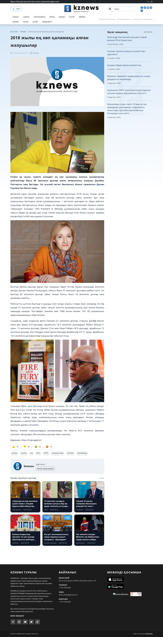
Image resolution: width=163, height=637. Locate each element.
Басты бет (14, 32)
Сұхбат (15, 17)
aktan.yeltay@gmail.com (68, 595)
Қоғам (62, 17)
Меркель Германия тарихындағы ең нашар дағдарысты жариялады (128, 78)
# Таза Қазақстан (123, 19)
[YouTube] (148, 7)
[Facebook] (142, 7)
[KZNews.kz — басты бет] (81, 8)
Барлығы (148, 32)
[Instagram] (145, 7)
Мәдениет (47, 22)
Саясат (26, 17)
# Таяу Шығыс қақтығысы (142, 19)
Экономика (39, 17)
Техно (26, 22)
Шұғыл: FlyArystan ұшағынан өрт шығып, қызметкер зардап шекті (34, 2)
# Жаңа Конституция (107, 19)
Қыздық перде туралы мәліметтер (124, 65)
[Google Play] (130, 586)
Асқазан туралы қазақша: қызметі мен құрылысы (126, 53)
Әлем (52, 17)
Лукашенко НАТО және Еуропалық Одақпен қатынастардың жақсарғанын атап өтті (129, 92)
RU (148, 2)
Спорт (72, 17)
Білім (35, 22)
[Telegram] (151, 7)
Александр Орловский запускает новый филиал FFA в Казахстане (127, 39)
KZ (152, 2)
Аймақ (82, 17)
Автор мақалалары (45, 468)
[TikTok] (141, 10)
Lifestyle (23, 32)
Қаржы (15, 22)
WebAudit (149, 634)
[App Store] (130, 579)
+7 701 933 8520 (65, 587)
